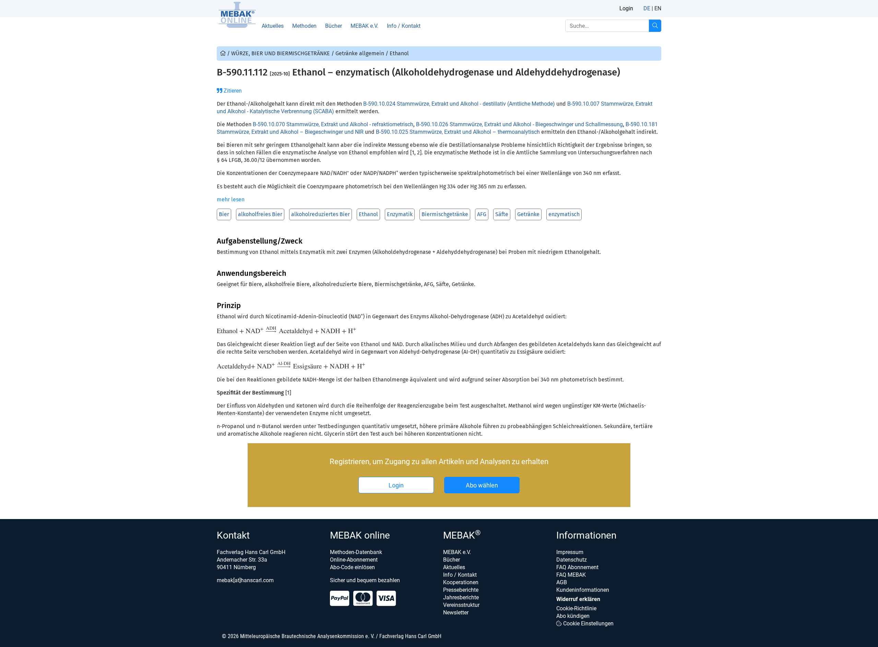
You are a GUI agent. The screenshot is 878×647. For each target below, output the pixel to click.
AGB (561, 582)
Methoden (304, 26)
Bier (224, 214)
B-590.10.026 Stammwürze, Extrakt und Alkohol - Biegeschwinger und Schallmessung (519, 124)
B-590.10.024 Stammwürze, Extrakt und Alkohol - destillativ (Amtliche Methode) (459, 104)
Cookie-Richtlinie (576, 608)
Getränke (528, 214)
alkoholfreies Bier (260, 214)
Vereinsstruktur (461, 605)
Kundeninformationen (582, 590)
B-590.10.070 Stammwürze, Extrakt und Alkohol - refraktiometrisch (333, 124)
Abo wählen (482, 485)
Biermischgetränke (445, 214)
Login (626, 8)
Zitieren (232, 90)
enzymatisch (564, 214)
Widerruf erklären (578, 599)
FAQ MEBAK (571, 575)
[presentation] (287, 330)
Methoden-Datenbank (356, 552)
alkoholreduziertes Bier (320, 214)
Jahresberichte (461, 597)
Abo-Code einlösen (352, 567)
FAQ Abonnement (577, 567)
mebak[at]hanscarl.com (245, 580)
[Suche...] (655, 26)
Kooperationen (460, 582)
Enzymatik (400, 214)
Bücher (333, 26)
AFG (481, 214)
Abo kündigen (573, 616)
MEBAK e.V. (364, 26)
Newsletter (455, 612)
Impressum (569, 552)
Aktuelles (273, 26)
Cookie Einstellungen (588, 623)
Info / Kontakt (403, 26)
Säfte (501, 214)
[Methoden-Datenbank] (223, 53)
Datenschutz (571, 559)
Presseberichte (460, 590)
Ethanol (368, 214)
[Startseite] (237, 15)
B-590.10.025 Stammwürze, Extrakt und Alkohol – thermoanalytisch (458, 132)
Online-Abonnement (354, 559)
